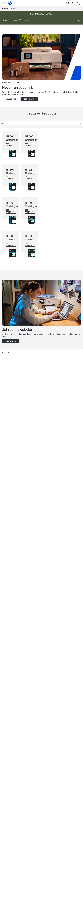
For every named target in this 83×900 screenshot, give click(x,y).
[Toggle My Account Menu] (73, 3)
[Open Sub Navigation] (3, 3)
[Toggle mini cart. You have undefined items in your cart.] (78, 3)
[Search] (68, 3)
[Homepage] (10, 3)
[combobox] (41, 123)
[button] (41, 352)
